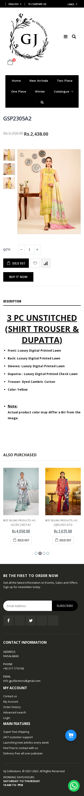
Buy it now (18, 277)
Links (71, 4)
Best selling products (16, 520)
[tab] (42, 301)
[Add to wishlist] (35, 263)
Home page (38, 520)
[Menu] (65, 36)
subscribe (65, 606)
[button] (36, 553)
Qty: (7, 249)
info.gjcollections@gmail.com (21, 681)
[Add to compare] (45, 263)
